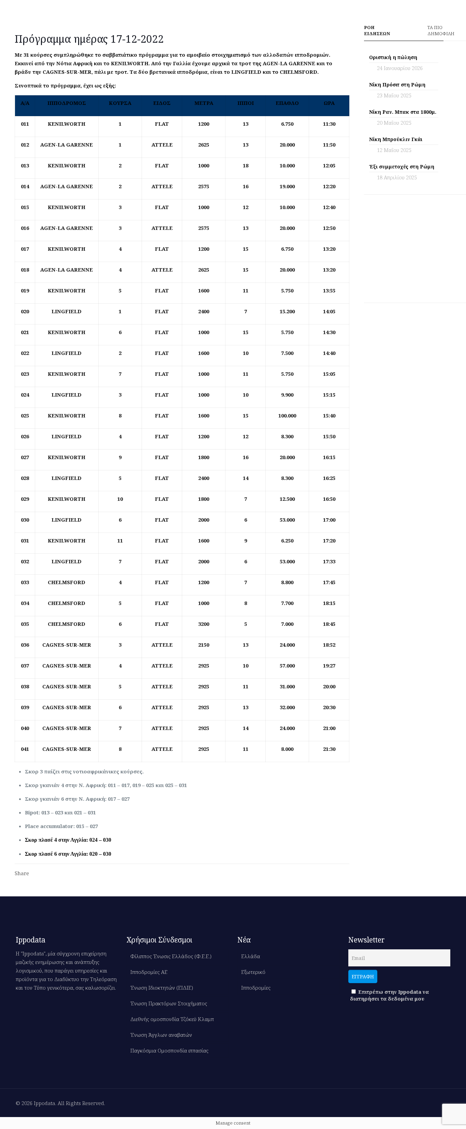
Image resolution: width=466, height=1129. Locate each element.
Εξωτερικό (253, 971)
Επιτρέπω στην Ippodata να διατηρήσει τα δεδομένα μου (389, 995)
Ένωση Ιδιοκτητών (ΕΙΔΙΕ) (161, 987)
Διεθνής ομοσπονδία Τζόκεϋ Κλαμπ (172, 1019)
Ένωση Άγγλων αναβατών (161, 1034)
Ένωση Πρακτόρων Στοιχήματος (168, 1003)
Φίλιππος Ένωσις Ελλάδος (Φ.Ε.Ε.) (171, 956)
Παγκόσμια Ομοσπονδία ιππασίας (169, 1050)
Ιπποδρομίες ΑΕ (149, 971)
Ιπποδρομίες (256, 987)
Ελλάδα (250, 956)
